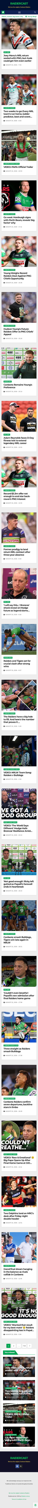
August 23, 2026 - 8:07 (13, 670)
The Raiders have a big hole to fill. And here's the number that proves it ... (19, 719)
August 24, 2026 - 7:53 (13, 65)
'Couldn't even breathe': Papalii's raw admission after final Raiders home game (19, 996)
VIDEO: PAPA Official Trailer (18, 167)
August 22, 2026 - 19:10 (13, 891)
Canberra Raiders (9, 108)
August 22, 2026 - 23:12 (13, 835)
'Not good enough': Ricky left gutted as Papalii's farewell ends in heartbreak (19, 884)
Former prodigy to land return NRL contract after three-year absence (17, 552)
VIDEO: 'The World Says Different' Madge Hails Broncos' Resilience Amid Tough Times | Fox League (17, 829)
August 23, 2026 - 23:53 (13, 171)
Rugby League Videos (10, 822)
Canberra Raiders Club (11, 1045)
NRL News (7, 52)
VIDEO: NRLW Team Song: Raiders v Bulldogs (17, 774)
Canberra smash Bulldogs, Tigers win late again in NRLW (17, 940)
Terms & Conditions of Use (19, 1499)
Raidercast (19, 3)
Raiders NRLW (8, 657)
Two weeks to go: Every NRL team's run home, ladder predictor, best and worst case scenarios (18, 115)
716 (24, 1346)
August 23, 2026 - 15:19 (13, 338)
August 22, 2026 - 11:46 (13, 1278)
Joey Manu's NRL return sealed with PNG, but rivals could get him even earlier (18, 58)
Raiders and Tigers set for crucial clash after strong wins (17, 664)
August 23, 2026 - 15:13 (13, 391)
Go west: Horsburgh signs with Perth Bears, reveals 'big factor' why (19, 220)
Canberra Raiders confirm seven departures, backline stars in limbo (18, 1104)
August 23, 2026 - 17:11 (13, 227)
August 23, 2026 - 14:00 (13, 447)
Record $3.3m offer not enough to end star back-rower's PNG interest (17, 496)
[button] (35, 12)
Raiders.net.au (26, 1496)
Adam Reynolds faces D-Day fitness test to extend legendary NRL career (19, 440)
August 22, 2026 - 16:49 (13, 1111)
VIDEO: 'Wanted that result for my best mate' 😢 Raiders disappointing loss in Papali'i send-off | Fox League (19, 1329)
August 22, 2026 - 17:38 (13, 1055)
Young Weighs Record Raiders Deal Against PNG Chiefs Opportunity (17, 276)
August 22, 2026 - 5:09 (13, 1334)
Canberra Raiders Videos (11, 163)
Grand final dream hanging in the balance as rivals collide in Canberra (18, 1272)
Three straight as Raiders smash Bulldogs (17, 1050)
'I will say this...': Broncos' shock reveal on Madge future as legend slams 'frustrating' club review (16, 609)
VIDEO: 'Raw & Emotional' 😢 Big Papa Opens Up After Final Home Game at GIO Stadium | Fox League (19, 1161)
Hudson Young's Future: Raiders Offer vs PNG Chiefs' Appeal (18, 332)
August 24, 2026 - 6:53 (13, 120)
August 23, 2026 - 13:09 (13, 503)
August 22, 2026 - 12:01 (13, 1223)
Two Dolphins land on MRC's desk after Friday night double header (19, 1216)
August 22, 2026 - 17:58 (13, 1002)
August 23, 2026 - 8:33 (13, 559)
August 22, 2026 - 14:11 (13, 1167)
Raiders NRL (7, 381)
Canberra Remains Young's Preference (18, 386)
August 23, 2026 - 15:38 (13, 282)
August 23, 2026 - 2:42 (13, 779)
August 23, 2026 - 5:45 (13, 726)
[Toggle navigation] (19, 12)
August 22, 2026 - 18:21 (13, 946)
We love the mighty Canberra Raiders (19, 1493)
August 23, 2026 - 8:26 (13, 614)
